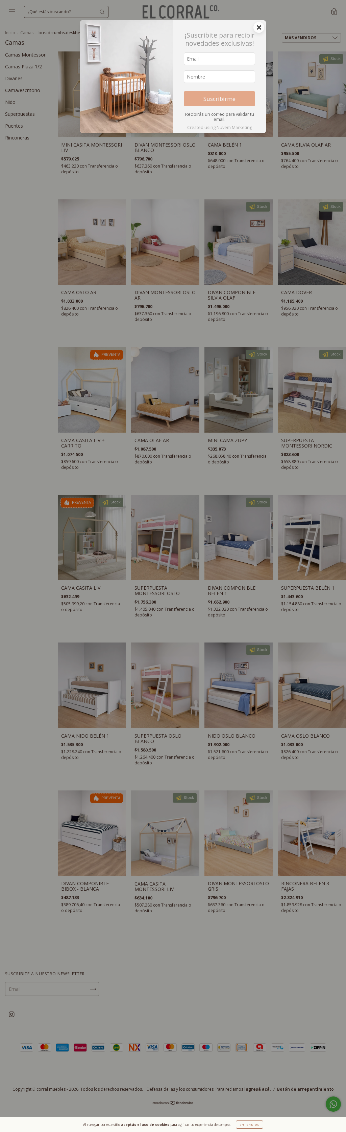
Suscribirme (219, 99)
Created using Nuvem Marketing (219, 127)
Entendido (250, 1124)
